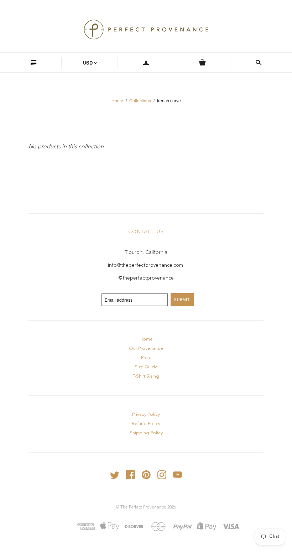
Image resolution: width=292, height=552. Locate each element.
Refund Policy (146, 423)
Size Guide (146, 367)
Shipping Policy (146, 433)
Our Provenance (146, 348)
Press (146, 358)
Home (117, 100)
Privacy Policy (146, 414)
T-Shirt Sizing (146, 376)
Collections (140, 100)
